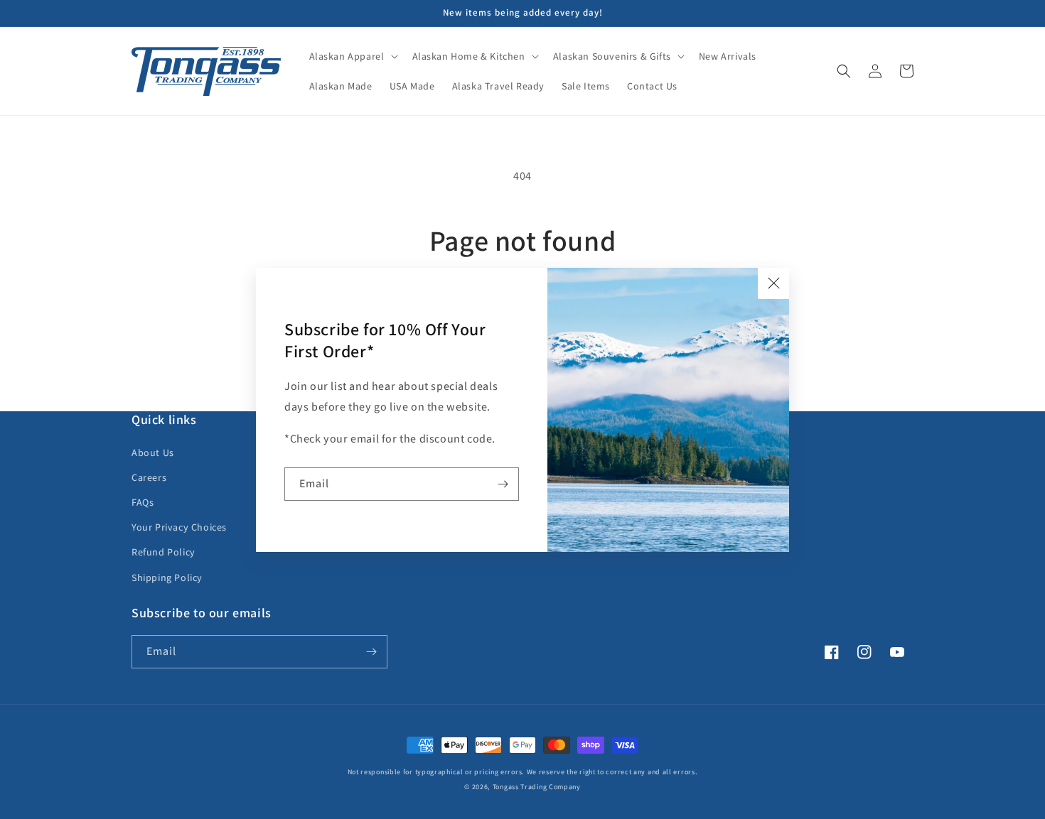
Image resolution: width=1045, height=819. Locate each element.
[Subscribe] (502, 484)
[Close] (773, 283)
